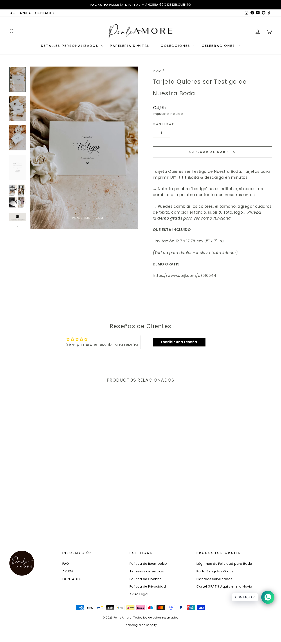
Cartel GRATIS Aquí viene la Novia (224, 586)
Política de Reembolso (148, 563)
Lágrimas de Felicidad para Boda (224, 563)
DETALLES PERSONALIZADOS (70, 45)
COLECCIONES (176, 45)
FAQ (12, 13)
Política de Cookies (146, 579)
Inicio (157, 71)
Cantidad (164, 124)
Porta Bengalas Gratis (214, 571)
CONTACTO (44, 13)
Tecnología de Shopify (140, 625)
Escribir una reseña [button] (179, 341)
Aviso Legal (139, 594)
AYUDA (25, 13)
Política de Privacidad (148, 586)
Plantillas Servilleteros (214, 579)
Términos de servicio (147, 571)
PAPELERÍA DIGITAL (130, 45)
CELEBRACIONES (219, 45)
